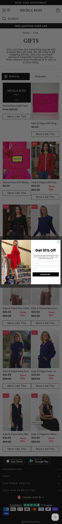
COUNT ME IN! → (45, 274)
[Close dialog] (58, 241)
